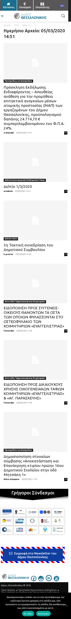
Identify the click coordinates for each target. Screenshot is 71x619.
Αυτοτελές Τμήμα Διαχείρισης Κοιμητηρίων (25, 302)
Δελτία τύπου (11, 239)
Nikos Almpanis (11, 479)
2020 (16, 25)
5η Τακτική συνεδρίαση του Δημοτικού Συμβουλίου (28, 247)
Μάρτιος (26, 25)
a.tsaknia (8, 191)
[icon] (33, 580)
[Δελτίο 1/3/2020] (35, 162)
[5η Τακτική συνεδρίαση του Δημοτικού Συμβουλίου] (35, 220)
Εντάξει (28, 613)
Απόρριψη (43, 613)
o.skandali (9, 133)
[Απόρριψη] (66, 606)
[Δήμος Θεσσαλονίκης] (30, 16)
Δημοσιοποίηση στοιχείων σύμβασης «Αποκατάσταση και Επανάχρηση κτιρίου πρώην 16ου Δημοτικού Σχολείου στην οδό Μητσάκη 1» (34, 465)
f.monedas (9, 331)
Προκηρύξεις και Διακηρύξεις (18, 81)
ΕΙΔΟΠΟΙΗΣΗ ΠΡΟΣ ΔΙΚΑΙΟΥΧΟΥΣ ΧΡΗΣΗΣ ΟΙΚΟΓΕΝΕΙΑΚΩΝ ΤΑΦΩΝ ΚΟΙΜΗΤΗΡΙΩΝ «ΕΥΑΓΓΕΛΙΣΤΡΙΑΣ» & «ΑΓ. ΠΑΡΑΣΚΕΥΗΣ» (34, 391)
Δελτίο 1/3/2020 (18, 186)
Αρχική (7, 25)
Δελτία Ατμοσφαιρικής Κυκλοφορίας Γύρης (25, 180)
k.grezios (8, 254)
